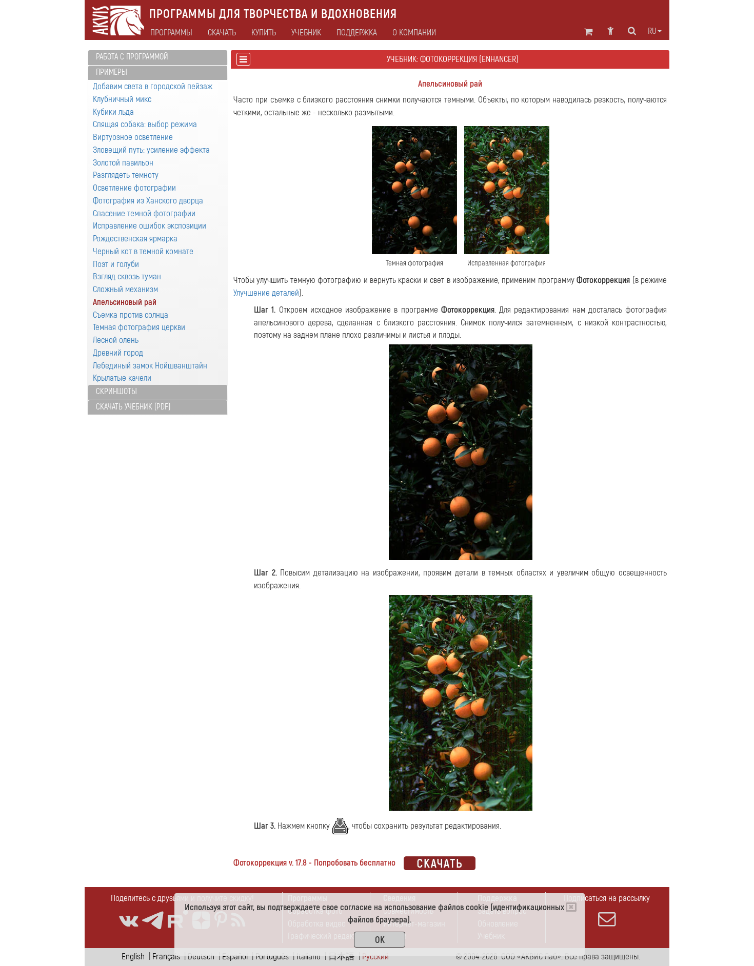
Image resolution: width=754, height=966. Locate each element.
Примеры (111, 72)
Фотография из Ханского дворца (148, 200)
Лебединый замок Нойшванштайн (150, 365)
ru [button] (652, 31)
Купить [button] (263, 33)
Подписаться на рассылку (607, 898)
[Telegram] (153, 921)
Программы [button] (171, 33)
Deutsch (201, 956)
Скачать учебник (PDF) (133, 407)
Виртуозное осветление (133, 137)
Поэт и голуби (116, 264)
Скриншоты (116, 391)
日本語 (341, 956)
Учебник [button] (306, 33)
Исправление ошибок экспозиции (149, 225)
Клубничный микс (122, 99)
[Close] (571, 907)
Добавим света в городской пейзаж (152, 86)
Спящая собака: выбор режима (145, 124)
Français (166, 956)
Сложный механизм (125, 289)
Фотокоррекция (603, 280)
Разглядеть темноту (125, 175)
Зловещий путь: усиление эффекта (151, 150)
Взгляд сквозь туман (127, 276)
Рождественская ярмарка (135, 238)
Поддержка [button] (356, 33)
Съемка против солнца (130, 315)
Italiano (308, 956)
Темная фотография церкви (139, 327)
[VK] (128, 921)
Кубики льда (113, 112)
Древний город (118, 352)
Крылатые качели (122, 378)
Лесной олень (115, 340)
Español (235, 956)
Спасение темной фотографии (144, 213)
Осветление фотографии (134, 187)
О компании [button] (414, 33)
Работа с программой (132, 57)
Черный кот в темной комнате (143, 251)
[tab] (157, 57)
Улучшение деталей (266, 292)
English (133, 956)
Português (272, 956)
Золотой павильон (123, 162)
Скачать (222, 33)
